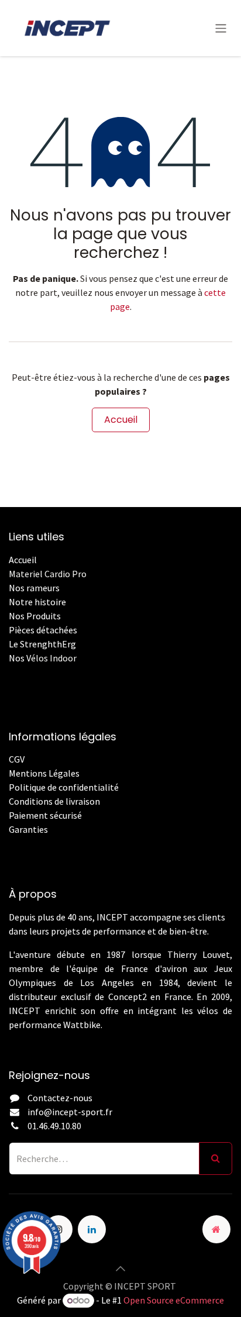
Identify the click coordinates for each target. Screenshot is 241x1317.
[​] (10, 843)
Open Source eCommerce (173, 1300)
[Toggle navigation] (220, 27)
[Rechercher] (215, 1158)
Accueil (120, 419)
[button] (120, 1268)
